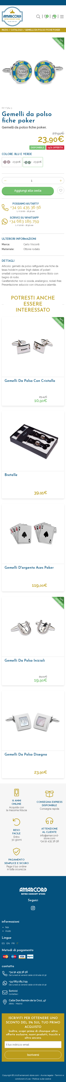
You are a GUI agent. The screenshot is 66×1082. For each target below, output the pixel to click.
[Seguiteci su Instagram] (33, 907)
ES (3, 943)
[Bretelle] (33, 442)
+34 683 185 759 (27, 983)
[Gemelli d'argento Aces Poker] (33, 535)
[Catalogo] (61, 16)
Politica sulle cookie (41, 1079)
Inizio (5, 30)
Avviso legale (47, 1075)
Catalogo (17, 30)
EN (8, 943)
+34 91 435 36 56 (27, 973)
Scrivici (13, 992)
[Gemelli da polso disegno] (33, 721)
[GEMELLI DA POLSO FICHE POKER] (33, 69)
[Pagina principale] (12, 16)
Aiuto (8, 931)
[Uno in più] (60, 180)
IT (17, 943)
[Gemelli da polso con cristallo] (33, 348)
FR (13, 943)
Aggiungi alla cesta (27, 190)
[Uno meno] (5, 180)
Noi (7, 927)
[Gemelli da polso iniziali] (33, 627)
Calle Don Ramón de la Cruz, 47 (27, 1002)
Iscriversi (33, 1055)
